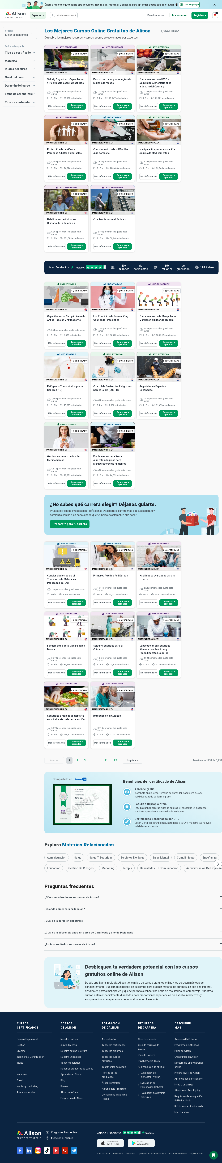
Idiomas (21, 1051)
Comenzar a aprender (76, 106)
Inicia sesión (179, 15)
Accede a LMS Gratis (185, 1039)
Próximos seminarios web (188, 1106)
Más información (56, 106)
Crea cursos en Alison (186, 1056)
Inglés (20, 1062)
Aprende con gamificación (188, 1078)
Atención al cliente (62, 1138)
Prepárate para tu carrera (70, 524)
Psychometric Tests (149, 1061)
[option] (56, 857)
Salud (20, 1080)
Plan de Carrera (146, 1055)
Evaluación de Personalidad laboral (151, 1084)
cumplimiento (186, 857)
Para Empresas (155, 15)
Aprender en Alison (71, 1074)
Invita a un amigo (183, 1084)
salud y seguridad (101, 857)
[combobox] (18, 33)
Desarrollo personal (27, 1039)
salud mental (160, 857)
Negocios (22, 1074)
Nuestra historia (69, 1039)
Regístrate (200, 15)
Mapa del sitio (196, 1153)
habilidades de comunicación (159, 868)
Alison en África (69, 1092)
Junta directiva (69, 1045)
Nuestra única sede (71, 1056)
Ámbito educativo (26, 1092)
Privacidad (118, 1153)
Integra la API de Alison (187, 1072)
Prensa (64, 1086)
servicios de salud (132, 857)
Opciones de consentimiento (152, 1153)
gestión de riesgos (81, 868)
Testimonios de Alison (114, 1067)
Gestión (21, 1045)
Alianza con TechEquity (187, 1090)
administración (56, 857)
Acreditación (109, 1039)
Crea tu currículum (148, 1039)
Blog (63, 1080)
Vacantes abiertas (70, 1062)
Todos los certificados (114, 1045)
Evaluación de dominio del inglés (153, 1095)
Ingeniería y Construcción (30, 1056)
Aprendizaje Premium (114, 1088)
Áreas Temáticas (111, 1082)
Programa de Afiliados (186, 1045)
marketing (108, 868)
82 (115, 760)
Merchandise (181, 1112)
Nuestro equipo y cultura (74, 1051)
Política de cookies (178, 1153)
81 (106, 760)
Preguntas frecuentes (64, 1132)
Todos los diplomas (112, 1051)
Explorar (36, 15)
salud (77, 857)
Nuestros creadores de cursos (77, 1068)
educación (53, 868)
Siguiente (132, 760)
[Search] (53, 15)
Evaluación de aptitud (153, 1067)
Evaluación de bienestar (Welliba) (151, 1074)
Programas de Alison (72, 1098)
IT (18, 1068)
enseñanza (210, 857)
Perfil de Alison (182, 1051)
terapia (127, 868)
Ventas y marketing (27, 1086)
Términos (130, 1153)
